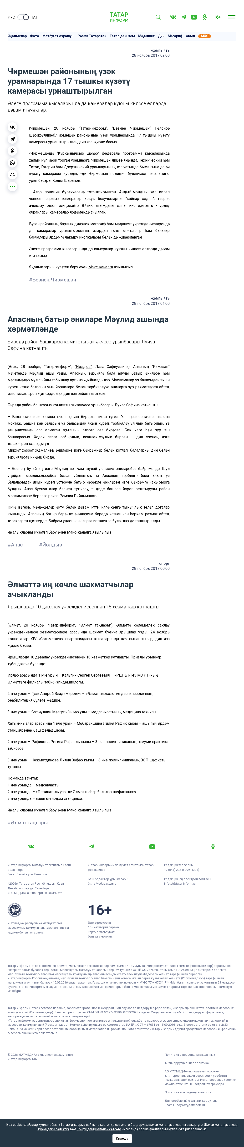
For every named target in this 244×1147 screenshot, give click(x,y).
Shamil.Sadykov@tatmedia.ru (185, 1105)
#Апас (16, 545)
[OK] (204, 17)
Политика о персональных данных (190, 1054)
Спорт (164, 563)
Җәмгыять (160, 50)
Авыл (190, 36)
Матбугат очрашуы (58, 36)
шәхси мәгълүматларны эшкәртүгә (175, 1125)
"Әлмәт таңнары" (95, 625)
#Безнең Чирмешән (52, 280)
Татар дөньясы (122, 36)
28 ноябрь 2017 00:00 (151, 568)
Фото (34, 36)
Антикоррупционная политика (187, 1063)
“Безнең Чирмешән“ (131, 128)
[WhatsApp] (12, 163)
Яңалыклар (17, 36)
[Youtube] (193, 17)
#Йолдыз (50, 545)
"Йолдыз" (83, 366)
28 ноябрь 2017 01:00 (151, 303)
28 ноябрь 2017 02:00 (151, 55)
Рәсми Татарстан (92, 36)
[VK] (173, 17)
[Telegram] (183, 17)
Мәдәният (146, 36)
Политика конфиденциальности (188, 1092)
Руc (11, 17)
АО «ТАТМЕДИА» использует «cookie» (192, 1071)
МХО (204, 36)
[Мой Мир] (12, 174)
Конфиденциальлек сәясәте (99, 1129)
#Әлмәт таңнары (28, 823)
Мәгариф (175, 36)
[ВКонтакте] (12, 127)
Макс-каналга (100, 267)
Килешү (122, 1138)
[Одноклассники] (12, 151)
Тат (34, 17)
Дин (161, 36)
